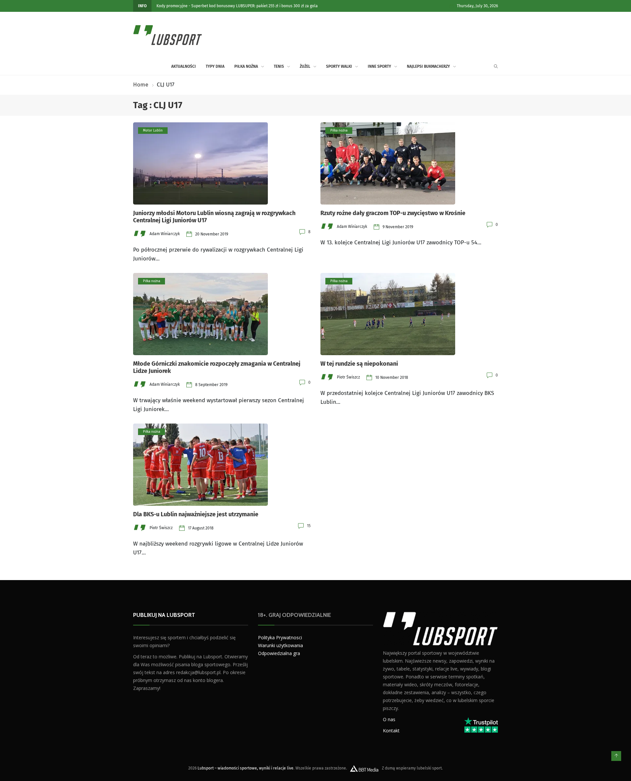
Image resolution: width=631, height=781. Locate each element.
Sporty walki (339, 66)
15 (309, 526)
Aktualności (183, 66)
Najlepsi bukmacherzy (428, 66)
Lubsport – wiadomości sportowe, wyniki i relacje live (245, 768)
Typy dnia (215, 66)
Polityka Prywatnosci (280, 637)
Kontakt (391, 730)
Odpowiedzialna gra (279, 653)
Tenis (279, 66)
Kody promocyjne (172, 6)
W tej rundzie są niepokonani (359, 363)
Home (140, 84)
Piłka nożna (246, 66)
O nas (389, 719)
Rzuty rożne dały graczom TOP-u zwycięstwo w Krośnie (392, 213)
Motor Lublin (153, 131)
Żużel (305, 66)
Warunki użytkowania (280, 645)
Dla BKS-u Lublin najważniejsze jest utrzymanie (195, 514)
